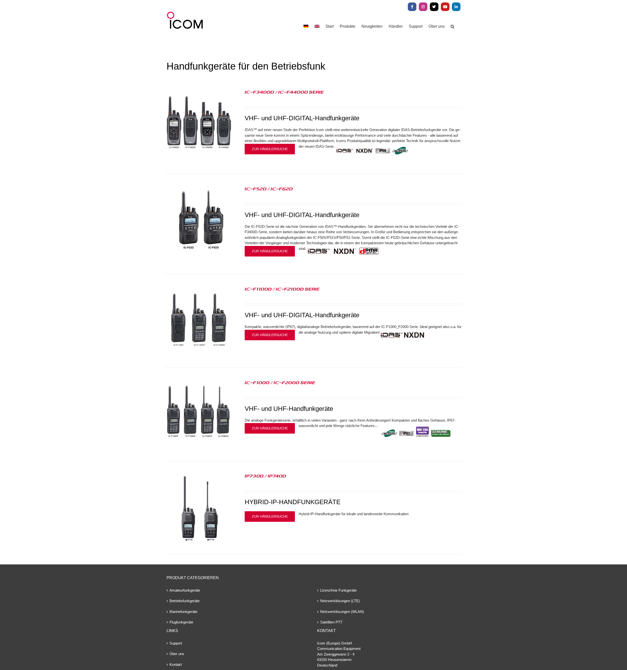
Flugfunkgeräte (181, 622)
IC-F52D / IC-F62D (269, 189)
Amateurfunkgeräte (184, 590)
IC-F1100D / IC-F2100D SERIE (282, 289)
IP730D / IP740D (265, 476)
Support (175, 643)
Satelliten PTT (331, 622)
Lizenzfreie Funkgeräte (338, 590)
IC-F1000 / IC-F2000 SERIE (280, 382)
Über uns (176, 654)
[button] (452, 26)
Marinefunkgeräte (183, 611)
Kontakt (175, 664)
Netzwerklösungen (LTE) (340, 601)
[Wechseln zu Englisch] (316, 26)
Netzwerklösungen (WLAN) (342, 611)
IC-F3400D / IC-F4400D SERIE (284, 92)
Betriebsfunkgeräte (184, 601)
